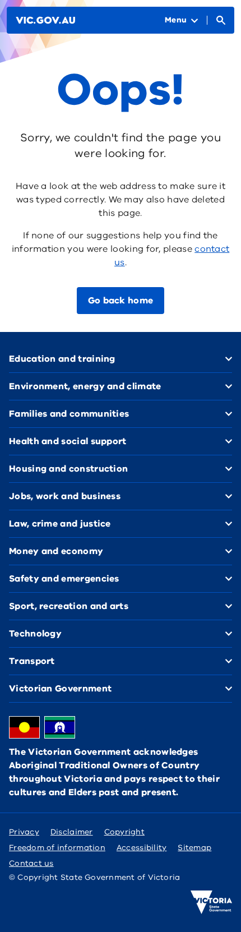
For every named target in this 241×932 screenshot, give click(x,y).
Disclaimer (71, 832)
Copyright (124, 832)
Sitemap (194, 847)
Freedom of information (57, 847)
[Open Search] (220, 20)
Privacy (24, 832)
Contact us (31, 863)
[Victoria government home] (211, 902)
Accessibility (142, 847)
